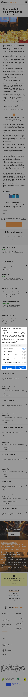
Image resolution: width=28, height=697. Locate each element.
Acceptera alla (21, 368)
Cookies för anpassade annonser (12, 362)
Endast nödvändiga (8, 368)
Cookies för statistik (9, 351)
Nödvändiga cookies (9, 348)
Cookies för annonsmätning (11, 354)
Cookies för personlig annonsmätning (9, 358)
